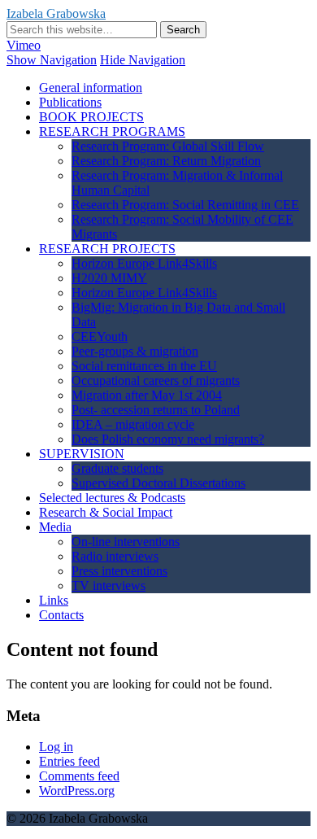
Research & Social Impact (105, 512)
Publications (70, 102)
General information (90, 87)
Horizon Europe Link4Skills (144, 263)
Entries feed (69, 761)
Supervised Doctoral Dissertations (158, 483)
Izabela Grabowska (56, 13)
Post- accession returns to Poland (156, 410)
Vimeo (24, 45)
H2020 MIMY (109, 278)
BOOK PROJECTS (91, 117)
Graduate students (117, 468)
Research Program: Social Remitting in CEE (185, 205)
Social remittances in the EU (144, 366)
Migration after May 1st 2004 (147, 395)
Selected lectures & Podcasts (112, 498)
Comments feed (79, 776)
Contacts (61, 615)
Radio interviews (115, 556)
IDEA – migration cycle (133, 424)
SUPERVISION (81, 454)
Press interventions (119, 571)
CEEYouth (100, 336)
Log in (56, 747)
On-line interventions (126, 541)
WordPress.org (77, 790)
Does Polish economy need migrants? (168, 439)
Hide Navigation (142, 60)
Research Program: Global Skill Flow (168, 146)
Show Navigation (52, 60)
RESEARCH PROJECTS (107, 249)
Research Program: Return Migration (166, 161)
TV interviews (108, 585)
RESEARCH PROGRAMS (112, 131)
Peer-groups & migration (135, 351)
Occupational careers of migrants (156, 380)
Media (55, 527)
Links (53, 600)
